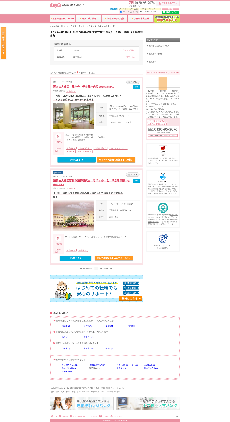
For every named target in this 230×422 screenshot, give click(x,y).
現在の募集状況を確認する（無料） (116, 159)
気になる (134, 82)
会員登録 (152, 62)
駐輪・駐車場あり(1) (70, 368)
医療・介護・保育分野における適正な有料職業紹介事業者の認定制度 (163, 219)
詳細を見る (75, 159)
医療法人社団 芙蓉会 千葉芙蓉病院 (83, 86)
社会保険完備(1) (151, 368)
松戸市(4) (88, 326)
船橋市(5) (66, 326)
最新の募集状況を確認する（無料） (114, 258)
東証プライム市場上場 (168, 160)
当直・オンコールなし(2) (127, 365)
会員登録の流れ (155, 54)
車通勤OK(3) (149, 365)
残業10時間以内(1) (97, 365)
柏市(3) (65, 337)
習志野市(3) (132, 326)
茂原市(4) (110, 326)
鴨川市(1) (110, 348)
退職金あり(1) (122, 368)
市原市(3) (66, 348)
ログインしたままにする (130, 12)
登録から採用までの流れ (159, 46)
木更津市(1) (89, 348)
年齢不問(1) (67, 371)
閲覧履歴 (113, 9)
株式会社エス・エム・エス (166, 184)
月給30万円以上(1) (70, 365)
